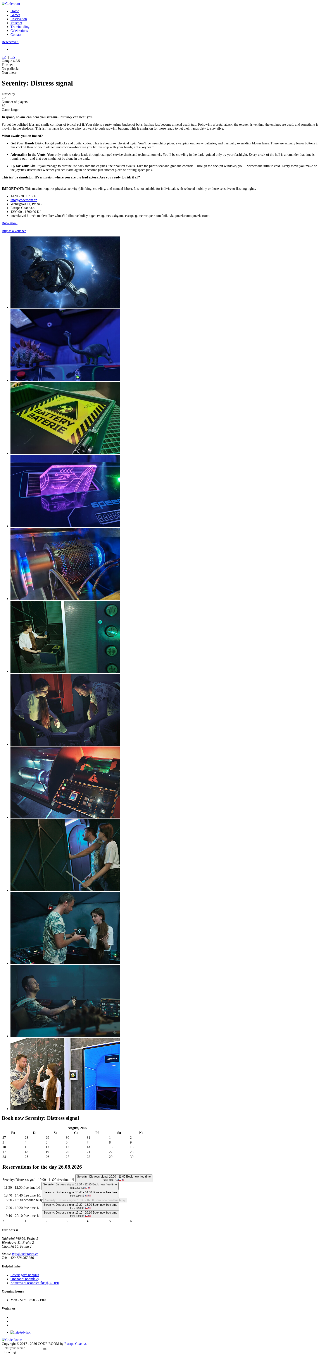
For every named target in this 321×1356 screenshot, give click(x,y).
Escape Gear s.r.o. (76, 1344)
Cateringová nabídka (24, 1275)
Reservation (18, 19)
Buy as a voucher (14, 231)
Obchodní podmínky (24, 1279)
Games (15, 15)
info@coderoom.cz (23, 200)
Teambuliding (19, 27)
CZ (4, 57)
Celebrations (19, 31)
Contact (15, 34)
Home (14, 11)
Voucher (16, 23)
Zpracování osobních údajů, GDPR (34, 1283)
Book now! (9, 223)
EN (12, 57)
